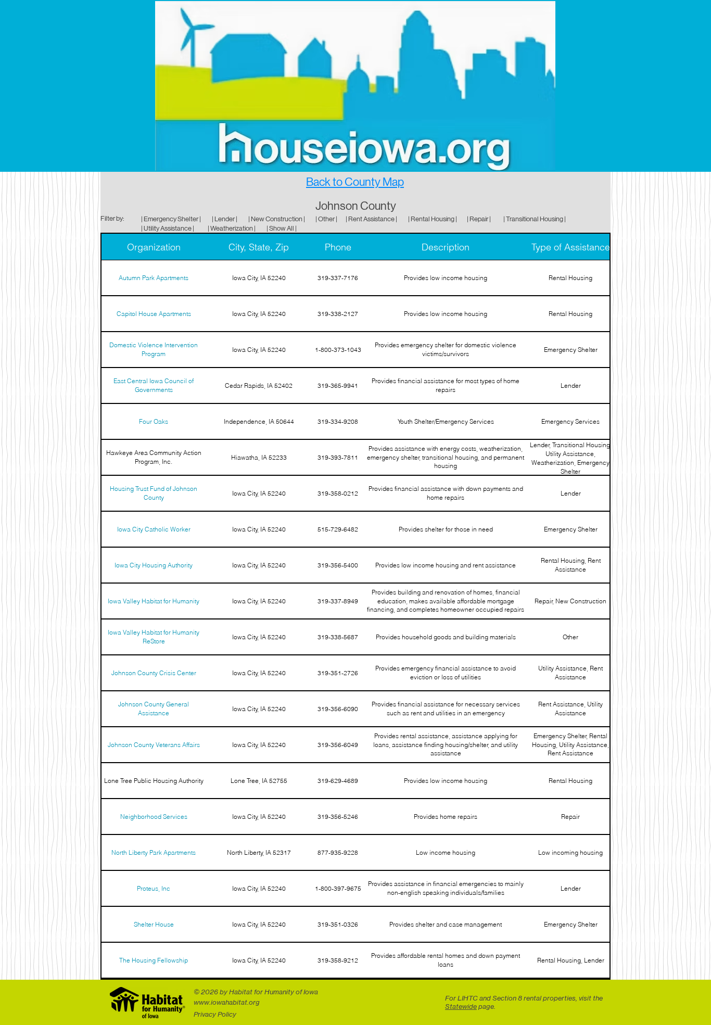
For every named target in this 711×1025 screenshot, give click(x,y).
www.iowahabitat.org (227, 1002)
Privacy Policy (215, 1014)
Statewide (461, 1006)
